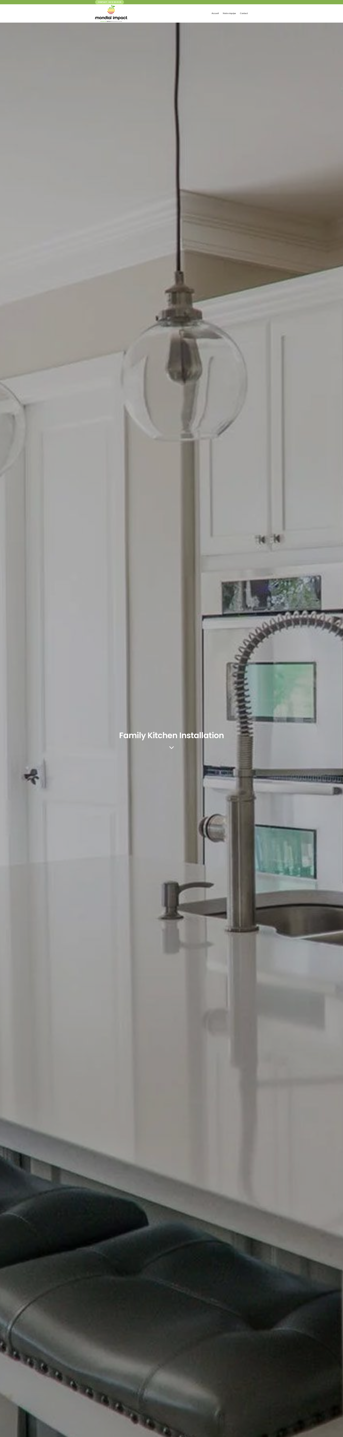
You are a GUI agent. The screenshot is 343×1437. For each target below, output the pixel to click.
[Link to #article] (171, 747)
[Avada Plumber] (111, 6)
